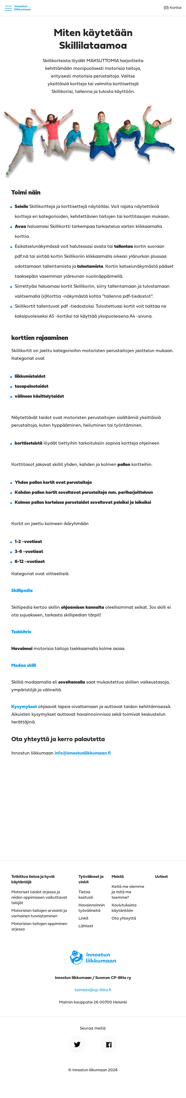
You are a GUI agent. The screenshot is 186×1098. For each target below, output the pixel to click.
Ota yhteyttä (124, 918)
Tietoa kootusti (85, 895)
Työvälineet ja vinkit (90, 879)
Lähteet (85, 926)
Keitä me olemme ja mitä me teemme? (128, 892)
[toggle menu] (8, 8)
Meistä (118, 877)
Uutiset (161, 877)
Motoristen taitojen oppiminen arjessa (39, 927)
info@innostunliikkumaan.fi (83, 753)
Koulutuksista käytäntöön (124, 908)
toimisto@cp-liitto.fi (93, 990)
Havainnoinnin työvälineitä (91, 908)
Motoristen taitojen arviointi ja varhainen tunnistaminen (39, 913)
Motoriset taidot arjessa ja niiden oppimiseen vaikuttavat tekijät (39, 897)
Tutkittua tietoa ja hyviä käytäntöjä (32, 879)
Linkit (83, 918)
